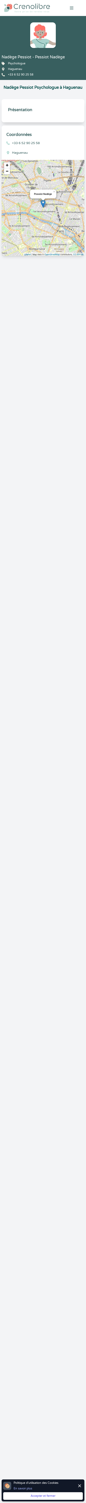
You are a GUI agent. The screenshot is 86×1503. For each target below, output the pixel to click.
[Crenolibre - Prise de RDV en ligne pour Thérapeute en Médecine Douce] (28, 8)
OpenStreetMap (52, 254)
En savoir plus (23, 1488)
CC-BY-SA (78, 254)
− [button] (7, 171)
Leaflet (27, 254)
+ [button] (7, 165)
